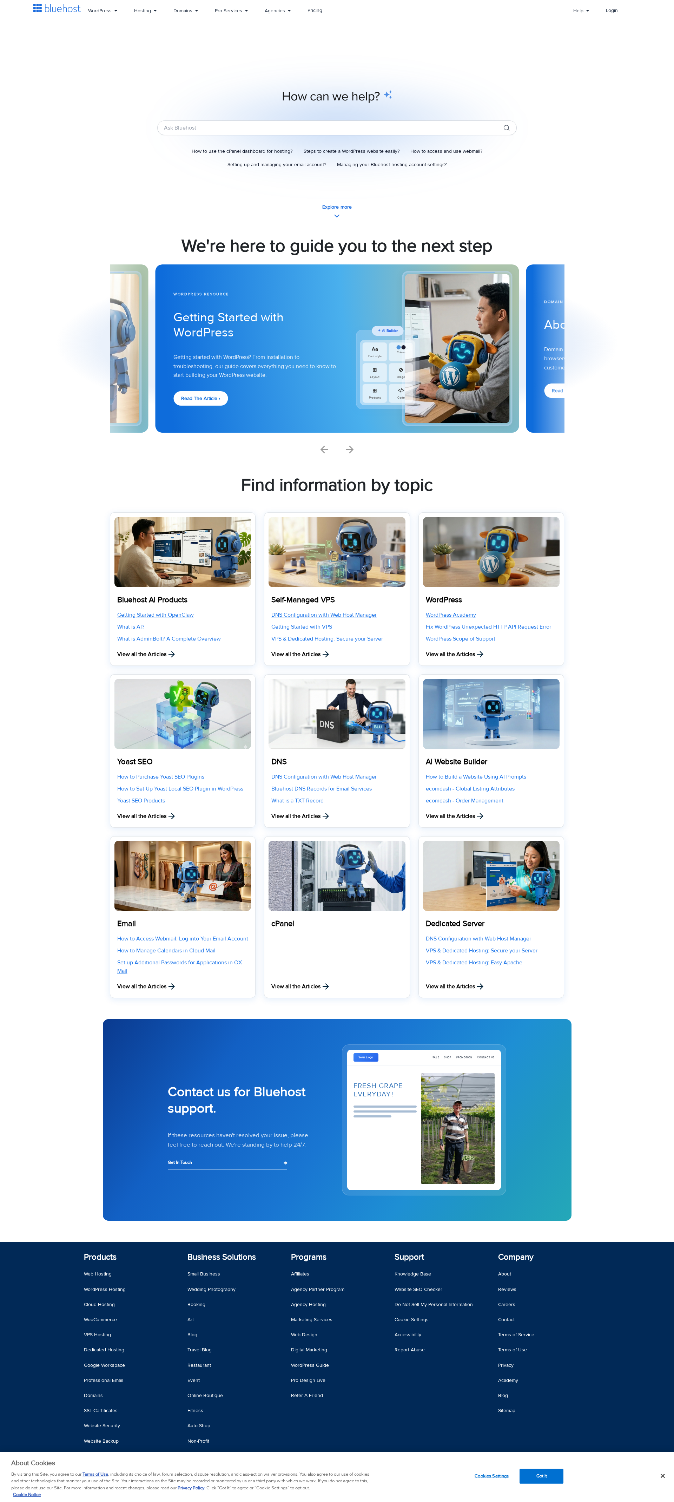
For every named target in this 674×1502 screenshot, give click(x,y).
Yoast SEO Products (141, 800)
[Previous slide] (324, 449)
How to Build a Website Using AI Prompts (476, 776)
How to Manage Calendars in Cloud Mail (166, 950)
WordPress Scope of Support (460, 638)
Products (100, 1257)
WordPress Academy (451, 614)
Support (409, 1257)
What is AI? (130, 626)
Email (126, 924)
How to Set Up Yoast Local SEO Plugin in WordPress (180, 788)
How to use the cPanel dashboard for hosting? (242, 151)
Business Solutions (221, 1257)
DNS (279, 762)
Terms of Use (95, 1474)
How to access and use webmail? (446, 151)
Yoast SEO (135, 762)
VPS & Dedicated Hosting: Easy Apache (474, 962)
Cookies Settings (492, 1476)
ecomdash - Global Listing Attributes (470, 788)
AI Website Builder (456, 762)
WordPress (444, 600)
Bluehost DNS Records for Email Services (321, 788)
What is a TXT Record (297, 800)
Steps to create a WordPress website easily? (351, 151)
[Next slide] (349, 449)
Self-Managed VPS (303, 600)
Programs (308, 1257)
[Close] (662, 1476)
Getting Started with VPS (301, 626)
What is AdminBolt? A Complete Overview (169, 638)
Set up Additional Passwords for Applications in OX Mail (179, 967)
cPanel (282, 924)
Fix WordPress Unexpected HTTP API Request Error (488, 626)
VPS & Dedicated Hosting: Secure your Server (327, 638)
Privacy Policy (191, 1488)
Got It (541, 1476)
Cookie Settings (412, 1320)
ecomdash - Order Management (464, 800)
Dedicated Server (455, 924)
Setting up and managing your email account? (276, 165)
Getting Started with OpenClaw (155, 614)
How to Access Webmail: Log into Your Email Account (182, 938)
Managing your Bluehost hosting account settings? (392, 165)
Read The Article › (200, 398)
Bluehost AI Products (152, 600)
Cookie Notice (27, 1494)
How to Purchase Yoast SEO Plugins (160, 776)
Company (516, 1257)
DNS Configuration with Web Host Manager (324, 614)
